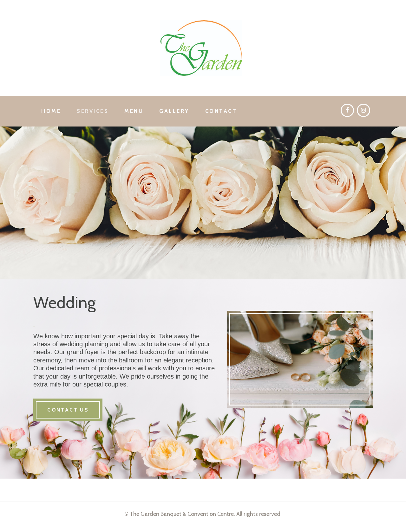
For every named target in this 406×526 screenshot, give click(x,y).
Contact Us (67, 410)
